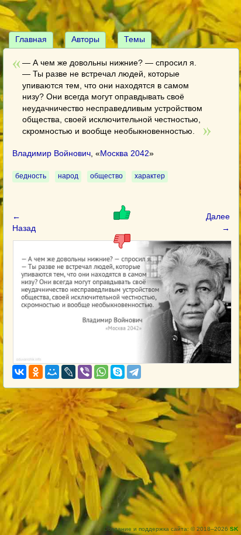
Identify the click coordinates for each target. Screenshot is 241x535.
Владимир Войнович (51, 153)
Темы (134, 39)
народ (68, 176)
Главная (31, 39)
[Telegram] (134, 372)
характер (150, 176)
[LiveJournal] (68, 372)
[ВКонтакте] (19, 372)
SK (234, 529)
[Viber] (85, 372)
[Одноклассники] (36, 372)
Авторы (85, 39)
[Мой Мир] (52, 372)
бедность (30, 176)
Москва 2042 (124, 153)
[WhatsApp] (101, 372)
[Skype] (118, 372)
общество (106, 176)
